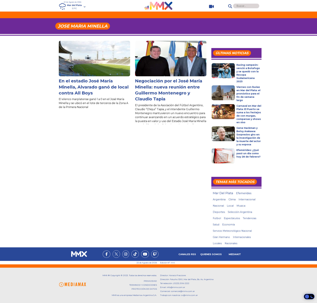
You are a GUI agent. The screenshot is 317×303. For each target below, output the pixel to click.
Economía (228, 224)
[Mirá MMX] (210, 6)
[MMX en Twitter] (116, 254)
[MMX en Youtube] (145, 254)
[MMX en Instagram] (125, 254)
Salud (216, 224)
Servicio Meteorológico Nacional (232, 230)
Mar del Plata (223, 193)
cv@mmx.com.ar (189, 295)
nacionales (231, 243)
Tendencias (249, 218)
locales (217, 243)
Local (230, 205)
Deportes (219, 212)
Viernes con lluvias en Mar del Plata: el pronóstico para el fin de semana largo (248, 94)
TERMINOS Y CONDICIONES (143, 285)
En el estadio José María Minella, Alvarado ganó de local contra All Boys (94, 87)
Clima (232, 199)
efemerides (243, 193)
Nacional (218, 205)
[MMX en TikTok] (135, 254)
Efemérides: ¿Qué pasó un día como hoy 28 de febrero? (248, 153)
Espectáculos (232, 218)
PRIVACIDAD (150, 281)
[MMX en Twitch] (154, 254)
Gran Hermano (221, 237)
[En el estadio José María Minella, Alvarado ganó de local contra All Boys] (94, 64)
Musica (241, 205)
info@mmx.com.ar (176, 287)
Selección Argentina (240, 212)
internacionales (242, 237)
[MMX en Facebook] (106, 254)
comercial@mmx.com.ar (183, 291)
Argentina (219, 199)
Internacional (247, 199)
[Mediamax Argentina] (72, 284)
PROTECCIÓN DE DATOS (144, 289)
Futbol (217, 218)
